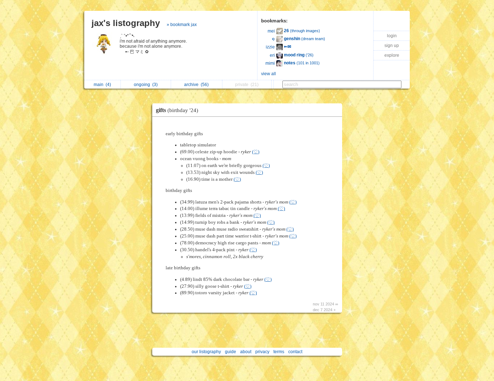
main (102, 84)
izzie (270, 47)
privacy (262, 351)
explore (391, 55)
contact (295, 351)
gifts (177, 110)
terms (278, 351)
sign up (391, 45)
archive (196, 84)
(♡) (255, 151)
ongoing (146, 84)
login (392, 35)
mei (271, 31)
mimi (270, 63)
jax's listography (125, 23)
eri (272, 55)
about (245, 351)
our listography (206, 351)
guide (230, 351)
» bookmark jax (182, 24)
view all (268, 73)
